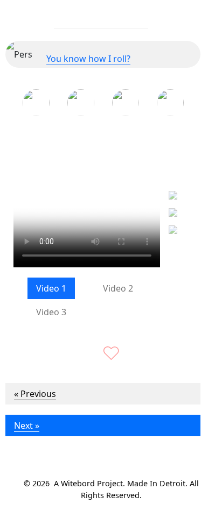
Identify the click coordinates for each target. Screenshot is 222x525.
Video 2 (118, 288)
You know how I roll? (88, 59)
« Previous (35, 394)
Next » (26, 425)
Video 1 (51, 288)
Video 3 (51, 312)
